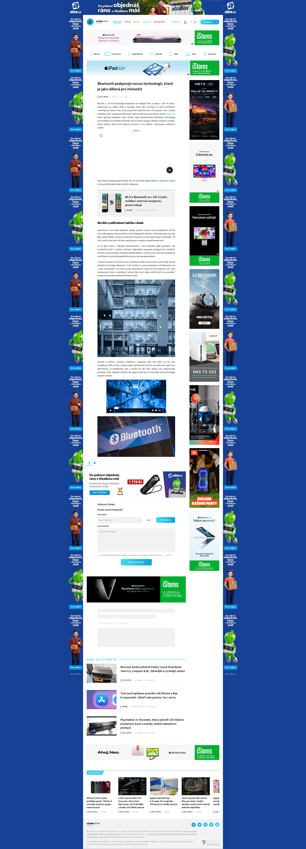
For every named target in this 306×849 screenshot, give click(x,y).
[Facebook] (193, 825)
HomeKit (90, 465)
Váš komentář (103, 526)
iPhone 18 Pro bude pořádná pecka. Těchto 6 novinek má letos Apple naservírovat (99, 802)
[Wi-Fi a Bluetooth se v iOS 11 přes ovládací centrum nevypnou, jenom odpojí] (111, 203)
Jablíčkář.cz (106, 841)
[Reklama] (75, 7)
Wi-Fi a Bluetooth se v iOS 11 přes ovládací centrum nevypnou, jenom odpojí (146, 201)
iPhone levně (98, 844)
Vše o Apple (103, 97)
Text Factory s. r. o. (114, 831)
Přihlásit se (165, 520)
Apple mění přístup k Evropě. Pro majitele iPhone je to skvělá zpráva (163, 801)
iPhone (129, 210)
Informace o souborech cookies (159, 834)
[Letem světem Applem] (97, 22)
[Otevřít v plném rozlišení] (136, 318)
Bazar (137, 22)
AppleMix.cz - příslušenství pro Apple (163, 841)
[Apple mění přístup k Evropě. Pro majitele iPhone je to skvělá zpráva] (164, 786)
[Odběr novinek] (185, 22)
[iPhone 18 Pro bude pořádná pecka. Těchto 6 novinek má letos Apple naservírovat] (101, 786)
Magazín (117, 22)
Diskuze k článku (106, 504)
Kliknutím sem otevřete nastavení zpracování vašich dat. (124, 837)
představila (170, 114)
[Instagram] (205, 825)
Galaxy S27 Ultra (142, 844)
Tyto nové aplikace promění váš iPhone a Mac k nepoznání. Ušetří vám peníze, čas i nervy (149, 695)
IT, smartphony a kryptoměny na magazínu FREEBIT (130, 841)
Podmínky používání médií (108, 834)
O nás (101, 837)
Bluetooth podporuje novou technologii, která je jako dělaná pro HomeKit (135, 86)
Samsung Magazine (94, 841)
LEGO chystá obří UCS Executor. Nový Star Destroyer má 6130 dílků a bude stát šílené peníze (131, 802)
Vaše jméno (102, 514)
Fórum (127, 22)
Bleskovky (159, 22)
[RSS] (217, 825)
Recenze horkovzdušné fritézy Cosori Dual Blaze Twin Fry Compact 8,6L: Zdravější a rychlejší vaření (152, 669)
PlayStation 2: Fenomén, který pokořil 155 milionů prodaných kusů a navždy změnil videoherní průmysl (152, 723)
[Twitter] (199, 825)
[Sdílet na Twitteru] (94, 463)
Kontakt (176, 22)
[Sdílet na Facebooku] (89, 463)
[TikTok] (211, 825)
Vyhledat (208, 22)
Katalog (147, 22)
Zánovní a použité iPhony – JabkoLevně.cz (119, 844)
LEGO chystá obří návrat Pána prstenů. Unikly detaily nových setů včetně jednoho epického (196, 802)
